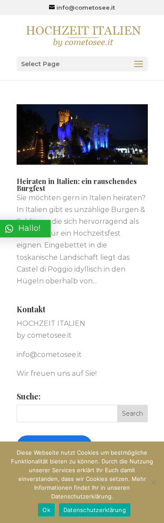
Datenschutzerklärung (94, 509)
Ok (46, 509)
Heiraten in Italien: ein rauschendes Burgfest (77, 185)
